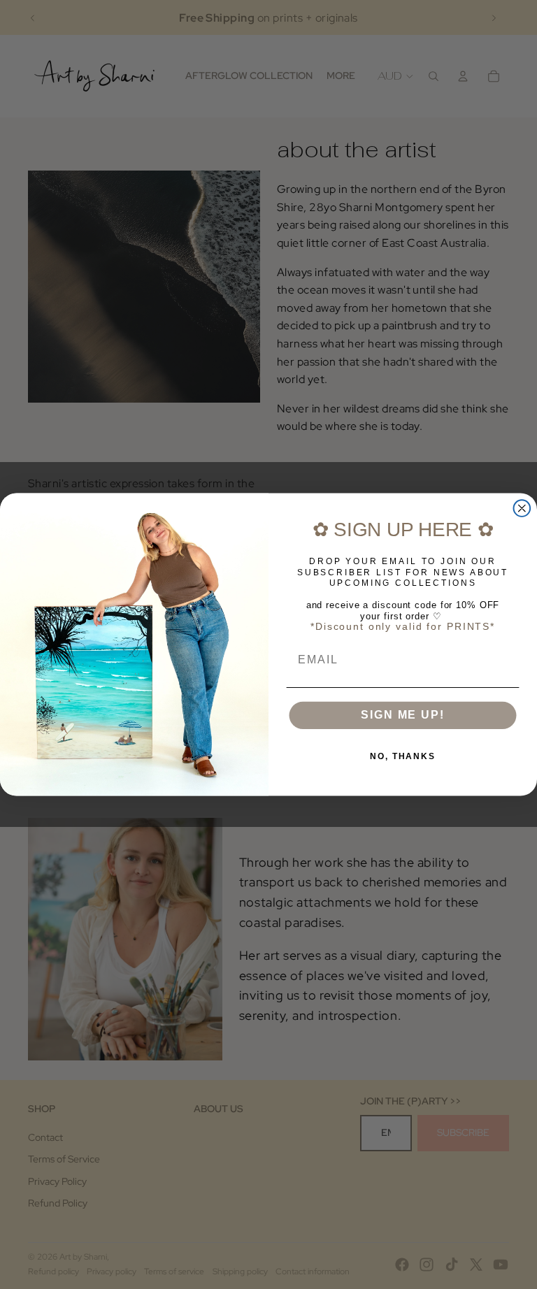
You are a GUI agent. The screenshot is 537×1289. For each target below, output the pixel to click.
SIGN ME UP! (402, 715)
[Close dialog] (522, 508)
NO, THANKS (403, 756)
